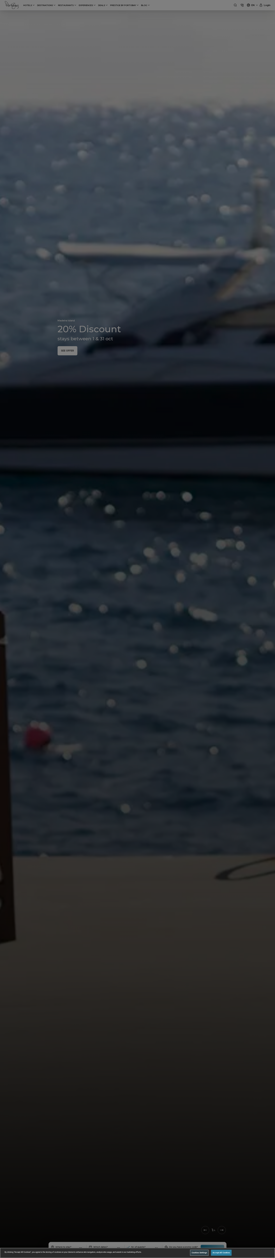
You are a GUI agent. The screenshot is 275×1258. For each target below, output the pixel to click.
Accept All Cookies (221, 1253)
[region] (137, 1253)
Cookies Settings (199, 1253)
